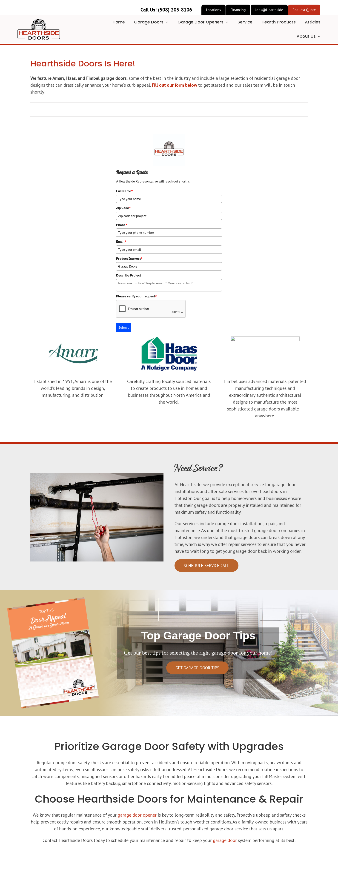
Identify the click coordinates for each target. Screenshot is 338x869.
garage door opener (137, 815)
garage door (225, 840)
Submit (123, 327)
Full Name (124, 191)
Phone (121, 225)
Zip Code (123, 208)
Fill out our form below (174, 85)
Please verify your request (136, 296)
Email (121, 241)
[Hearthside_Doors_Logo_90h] (38, 21)
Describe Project (128, 275)
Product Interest (129, 258)
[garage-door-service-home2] (96, 475)
